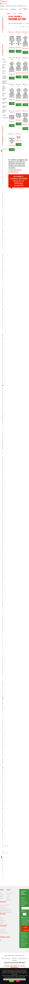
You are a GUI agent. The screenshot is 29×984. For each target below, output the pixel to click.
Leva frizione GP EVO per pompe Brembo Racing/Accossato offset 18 (25, 93)
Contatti (21, 13)
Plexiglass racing (4, 99)
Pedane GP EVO (4, 94)
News (1, 893)
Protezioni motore (4, 107)
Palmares (8, 13)
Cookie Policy (14, 974)
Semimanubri (5, 117)
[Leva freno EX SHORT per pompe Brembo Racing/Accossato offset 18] (12, 58)
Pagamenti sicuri (3, 920)
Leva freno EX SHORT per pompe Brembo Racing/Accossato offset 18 (11, 66)
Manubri (8, 896)
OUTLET (14, 13)
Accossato (2, 667)
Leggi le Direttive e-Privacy (9, 977)
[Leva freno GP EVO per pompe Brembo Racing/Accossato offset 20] (12, 85)
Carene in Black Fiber (4, 66)
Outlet (3, 59)
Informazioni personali (4, 932)
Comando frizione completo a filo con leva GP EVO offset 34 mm (18, 40)
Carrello (1, 918)
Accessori (4, 62)
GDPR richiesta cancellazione (5, 912)
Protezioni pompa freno (4, 111)
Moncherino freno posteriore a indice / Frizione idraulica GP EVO (25, 118)
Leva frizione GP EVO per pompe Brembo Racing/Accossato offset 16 (18, 93)
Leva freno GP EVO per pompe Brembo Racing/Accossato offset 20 (11, 93)
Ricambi (4, 115)
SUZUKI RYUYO (13, 9)
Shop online (14, 960)
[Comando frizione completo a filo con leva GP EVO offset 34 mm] (18, 33)
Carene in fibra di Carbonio (4, 77)
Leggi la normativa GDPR (20, 977)
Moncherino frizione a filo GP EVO (11, 140)
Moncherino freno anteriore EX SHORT (12, 117)
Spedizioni (2, 922)
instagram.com (21, 955)
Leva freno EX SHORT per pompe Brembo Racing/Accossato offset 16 (25, 41)
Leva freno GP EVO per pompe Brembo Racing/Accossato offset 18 (25, 66)
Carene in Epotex (4, 72)
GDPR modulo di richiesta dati (6, 910)
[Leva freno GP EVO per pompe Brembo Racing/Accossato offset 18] (25, 58)
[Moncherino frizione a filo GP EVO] (12, 134)
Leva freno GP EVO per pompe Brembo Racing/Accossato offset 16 (18, 66)
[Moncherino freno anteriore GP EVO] (18, 111)
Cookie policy (2, 906)
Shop (7, 9)
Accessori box (9, 900)
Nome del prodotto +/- (19, 23)
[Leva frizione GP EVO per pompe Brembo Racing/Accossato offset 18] (25, 85)
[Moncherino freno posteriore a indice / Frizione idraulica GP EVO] (25, 111)
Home (2, 9)
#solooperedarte (11, 955)
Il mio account (2, 930)
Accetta (11, 981)
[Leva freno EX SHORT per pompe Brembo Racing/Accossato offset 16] (25, 33)
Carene (7, 894)
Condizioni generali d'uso (5, 908)
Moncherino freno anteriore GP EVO (18, 115)
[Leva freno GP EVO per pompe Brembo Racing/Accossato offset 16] (18, 58)
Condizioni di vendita (4, 924)
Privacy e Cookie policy (4, 905)
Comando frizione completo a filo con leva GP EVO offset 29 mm (12, 40)
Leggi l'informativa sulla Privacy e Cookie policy (14, 979)
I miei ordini (2, 929)
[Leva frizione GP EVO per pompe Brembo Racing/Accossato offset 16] (18, 85)
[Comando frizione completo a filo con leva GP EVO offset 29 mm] (12, 33)
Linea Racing (9, 893)
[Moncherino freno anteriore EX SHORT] (12, 111)
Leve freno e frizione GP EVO (4, 88)
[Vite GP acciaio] (18, 134)
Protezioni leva (4, 103)
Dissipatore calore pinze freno (4, 82)
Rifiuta (17, 981)
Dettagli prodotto (13, 52)
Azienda (1, 894)
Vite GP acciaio (19, 137)
